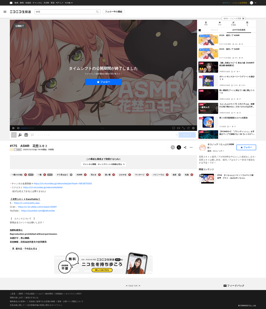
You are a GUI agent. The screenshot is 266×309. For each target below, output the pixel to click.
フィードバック (235, 285)
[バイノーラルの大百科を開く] (167, 174)
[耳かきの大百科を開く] (99, 174)
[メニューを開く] (5, 12)
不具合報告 (30, 294)
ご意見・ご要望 (16, 293)
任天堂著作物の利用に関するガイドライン (44, 305)
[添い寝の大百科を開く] (113, 174)
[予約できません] (173, 147)
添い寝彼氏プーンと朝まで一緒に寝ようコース (236, 91)
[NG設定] (199, 30)
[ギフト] (26, 135)
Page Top (133, 286)
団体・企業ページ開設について (70, 301)
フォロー (105, 82)
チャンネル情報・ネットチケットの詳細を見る (102, 164)
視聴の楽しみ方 (16, 297)
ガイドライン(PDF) (73, 294)
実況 (52, 3)
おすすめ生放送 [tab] (238, 30)
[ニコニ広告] (20, 135)
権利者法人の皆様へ (18, 301)
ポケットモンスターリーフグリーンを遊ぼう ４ (236, 77)
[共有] (185, 147)
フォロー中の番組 (113, 11)
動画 (16, 3)
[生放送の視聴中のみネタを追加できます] (14, 135)
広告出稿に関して (17, 305)
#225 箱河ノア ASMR (229, 49)
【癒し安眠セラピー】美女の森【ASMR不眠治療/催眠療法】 (236, 64)
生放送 (28, 3)
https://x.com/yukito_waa (27, 203)
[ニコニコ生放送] (20, 11)
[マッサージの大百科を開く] (147, 174)
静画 (22, 3)
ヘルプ (40, 294)
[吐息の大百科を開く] (192, 174)
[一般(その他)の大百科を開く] (25, 174)
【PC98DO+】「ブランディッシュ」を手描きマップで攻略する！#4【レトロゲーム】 (236, 133)
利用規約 (59, 294)
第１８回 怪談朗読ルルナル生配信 (233, 118)
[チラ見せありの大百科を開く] (71, 174)
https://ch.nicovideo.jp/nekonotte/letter (43, 187)
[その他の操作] (191, 147)
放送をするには (31, 298)
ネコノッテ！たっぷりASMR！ (221, 146)
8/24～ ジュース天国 (232, 18)
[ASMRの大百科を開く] (85, 174)
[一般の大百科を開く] (44, 174)
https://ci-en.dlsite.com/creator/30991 (37, 206)
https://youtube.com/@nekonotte (38, 210)
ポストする (179, 147)
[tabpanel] (226, 86)
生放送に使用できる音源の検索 (42, 301)
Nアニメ (59, 3)
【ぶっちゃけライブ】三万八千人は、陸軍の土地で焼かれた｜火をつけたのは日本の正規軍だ (236, 105)
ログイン (226, 3)
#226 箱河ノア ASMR (229, 35)
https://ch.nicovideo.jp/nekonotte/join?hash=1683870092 (63, 183)
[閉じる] (243, 18)
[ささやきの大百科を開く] (129, 174)
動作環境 (49, 294)
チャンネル (37, 3)
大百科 (46, 3)
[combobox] (67, 11)
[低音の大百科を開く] (179, 174)
